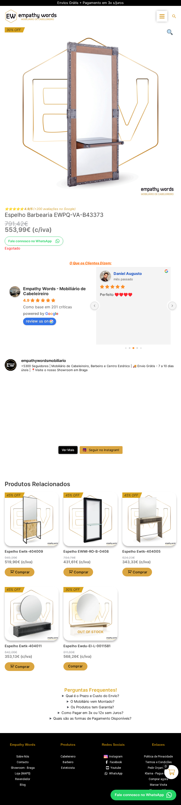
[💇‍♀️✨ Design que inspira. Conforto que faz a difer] (90, 426)
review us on (37, 321)
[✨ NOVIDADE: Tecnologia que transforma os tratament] (32, 392)
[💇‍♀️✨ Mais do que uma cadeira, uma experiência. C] (148, 426)
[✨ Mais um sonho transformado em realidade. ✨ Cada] (148, 392)
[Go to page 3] (137, 348)
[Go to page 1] (130, 348)
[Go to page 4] (140, 348)
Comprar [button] (22, 572)
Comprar (75, 666)
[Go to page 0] (125, 348)
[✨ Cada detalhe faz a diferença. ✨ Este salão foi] (90, 392)
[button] (174, 16)
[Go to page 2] (133, 348)
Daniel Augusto (128, 273)
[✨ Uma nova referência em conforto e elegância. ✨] (32, 426)
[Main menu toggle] (161, 16)
